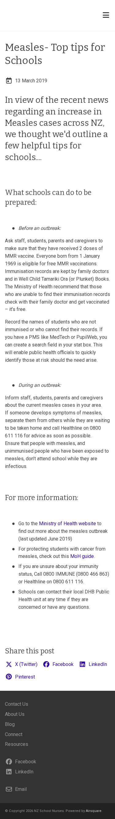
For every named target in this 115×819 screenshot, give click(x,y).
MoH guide (82, 556)
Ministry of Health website (67, 523)
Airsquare (94, 811)
